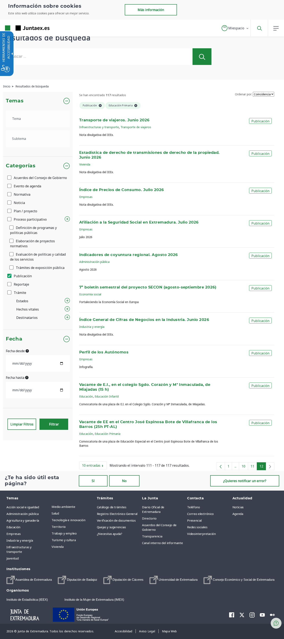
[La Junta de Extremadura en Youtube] (262, 614)
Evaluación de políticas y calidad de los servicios (38, 257)
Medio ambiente (63, 507)
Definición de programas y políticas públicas (33, 230)
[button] (235, 28)
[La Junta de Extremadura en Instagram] (252, 614)
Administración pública (94, 262)
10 (245, 467)
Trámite (19, 292)
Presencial (194, 520)
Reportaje (21, 284)
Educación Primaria (107, 434)
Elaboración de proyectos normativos (32, 243)
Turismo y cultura (64, 540)
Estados (22, 301)
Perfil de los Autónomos (103, 352)
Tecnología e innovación (68, 520)
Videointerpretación (201, 534)
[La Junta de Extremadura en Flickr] (272, 614)
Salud (55, 513)
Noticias (238, 507)
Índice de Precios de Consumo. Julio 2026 (121, 190)
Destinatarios (27, 317)
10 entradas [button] (94, 466)
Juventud (12, 558)
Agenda (237, 514)
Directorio (149, 518)
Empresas (86, 197)
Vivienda (84, 164)
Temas (14, 100)
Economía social (90, 294)
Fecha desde (16, 351)
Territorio (59, 527)
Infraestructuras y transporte (99, 127)
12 (262, 467)
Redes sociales (197, 527)
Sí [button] (93, 481)
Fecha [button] (14, 339)
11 (254, 467)
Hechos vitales (27, 309)
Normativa (21, 194)
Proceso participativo (30, 219)
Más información (151, 9)
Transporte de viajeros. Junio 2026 (114, 120)
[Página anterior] (220, 466)
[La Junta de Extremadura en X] (242, 614)
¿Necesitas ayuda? (109, 534)
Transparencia (152, 536)
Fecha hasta (15, 377)
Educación (86, 396)
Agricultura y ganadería (22, 520)
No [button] (124, 481)
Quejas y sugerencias (111, 527)
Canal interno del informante (162, 543)
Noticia (19, 202)
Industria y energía (91, 327)
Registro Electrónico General (117, 514)
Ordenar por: (243, 94)
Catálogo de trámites (111, 507)
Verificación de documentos (116, 520)
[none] (270, 466)
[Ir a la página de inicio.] (19, 28)
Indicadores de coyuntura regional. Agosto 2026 (128, 255)
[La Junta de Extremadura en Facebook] (232, 614)
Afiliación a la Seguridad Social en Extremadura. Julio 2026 (139, 222)
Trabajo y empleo (64, 533)
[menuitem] (73, 506)
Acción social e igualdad (22, 507)
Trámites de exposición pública (39, 267)
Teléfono (193, 507)
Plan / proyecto (25, 211)
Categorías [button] (21, 165)
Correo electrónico (200, 514)
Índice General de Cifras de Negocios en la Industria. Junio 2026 (144, 320)
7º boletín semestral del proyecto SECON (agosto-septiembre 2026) (147, 287)
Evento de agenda (27, 186)
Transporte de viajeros (136, 127)
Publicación (22, 276)
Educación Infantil (107, 396)
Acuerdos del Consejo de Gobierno (40, 177)
